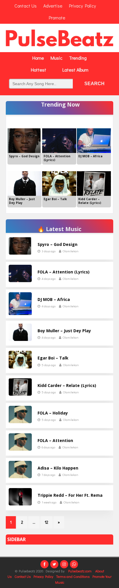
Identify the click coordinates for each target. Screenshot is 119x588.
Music (56, 58)
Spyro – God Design (57, 244)
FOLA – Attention (55, 440)
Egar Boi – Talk (53, 358)
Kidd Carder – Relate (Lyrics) (67, 385)
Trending (78, 58)
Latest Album (75, 70)
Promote (57, 17)
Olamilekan (71, 251)
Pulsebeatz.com (80, 571)
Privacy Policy (43, 576)
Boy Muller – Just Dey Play (64, 330)
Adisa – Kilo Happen (58, 468)
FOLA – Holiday (53, 413)
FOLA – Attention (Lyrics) (64, 272)
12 (46, 522)
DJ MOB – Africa (54, 299)
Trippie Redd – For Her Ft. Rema (70, 495)
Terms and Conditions (73, 576)
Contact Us (22, 576)
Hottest (38, 70)
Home (38, 58)
